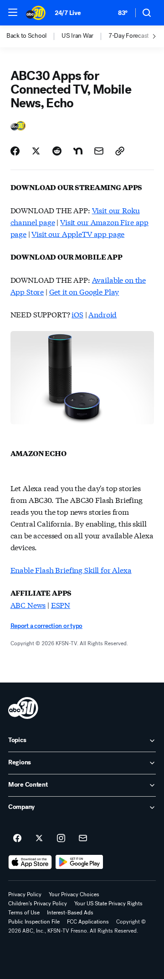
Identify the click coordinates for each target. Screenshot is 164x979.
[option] (34, 36)
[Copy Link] (120, 151)
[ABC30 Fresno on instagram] (61, 838)
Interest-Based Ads (70, 912)
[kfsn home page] (23, 708)
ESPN (60, 604)
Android (102, 314)
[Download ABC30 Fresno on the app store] (30, 862)
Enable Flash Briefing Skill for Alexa (71, 569)
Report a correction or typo (46, 626)
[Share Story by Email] (99, 151)
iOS (77, 314)
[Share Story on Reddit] (57, 151)
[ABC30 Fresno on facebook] (17, 838)
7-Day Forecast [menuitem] (128, 36)
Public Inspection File (34, 921)
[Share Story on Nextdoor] (78, 151)
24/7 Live (68, 13)
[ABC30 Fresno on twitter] (39, 838)
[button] (12, 12)
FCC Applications (88, 921)
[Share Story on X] (36, 151)
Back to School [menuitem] (26, 36)
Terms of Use (24, 912)
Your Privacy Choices (74, 894)
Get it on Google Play (84, 291)
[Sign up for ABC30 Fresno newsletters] (83, 838)
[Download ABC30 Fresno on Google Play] (79, 862)
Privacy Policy (24, 894)
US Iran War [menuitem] (77, 36)
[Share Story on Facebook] (15, 151)
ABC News (28, 604)
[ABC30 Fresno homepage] (36, 12)
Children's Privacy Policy (37, 903)
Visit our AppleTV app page (77, 233)
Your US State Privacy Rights (108, 903)
